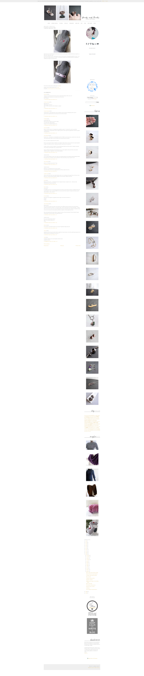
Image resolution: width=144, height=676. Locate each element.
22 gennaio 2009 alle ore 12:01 (50, 184)
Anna (44, 237)
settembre (87, 559)
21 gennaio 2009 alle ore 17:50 (50, 159)
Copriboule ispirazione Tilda (50, 28)
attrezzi (93, 416)
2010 (86, 552)
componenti (91, 417)
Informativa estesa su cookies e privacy (94, 667)
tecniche (91, 430)
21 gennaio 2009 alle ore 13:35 (50, 133)
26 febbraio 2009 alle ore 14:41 (50, 241)
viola (88, 431)
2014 (86, 546)
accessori (92, 415)
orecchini (90, 425)
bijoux (97, 416)
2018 (86, 541)
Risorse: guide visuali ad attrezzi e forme (92, 572)
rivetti (93, 427)
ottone (95, 425)
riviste (95, 427)
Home (49, 23)
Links (85, 23)
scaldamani (88, 428)
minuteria (94, 423)
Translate (95, 98)
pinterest (94, 426)
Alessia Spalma (46, 135)
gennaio (87, 571)
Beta (44, 180)
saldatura (97, 427)
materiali (88, 423)
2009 (86, 554)
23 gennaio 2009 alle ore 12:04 (50, 228)
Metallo (66, 23)
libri (92, 422)
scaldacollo (85, 428)
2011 (86, 551)
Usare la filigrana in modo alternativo (91, 589)
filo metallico (88, 420)
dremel (89, 418)
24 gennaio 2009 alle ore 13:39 (50, 234)
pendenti (85, 426)
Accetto (106, 1)
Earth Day (85, 415)
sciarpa (95, 428)
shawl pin (97, 428)
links (94, 422)
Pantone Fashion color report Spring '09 (91, 573)
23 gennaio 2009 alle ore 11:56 (50, 222)
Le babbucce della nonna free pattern (91, 575)
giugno (87, 563)
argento (87, 416)
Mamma (45, 225)
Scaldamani (88, 587)
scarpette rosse (46, 173)
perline (88, 426)
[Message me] (92, 91)
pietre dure (91, 426)
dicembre (87, 555)
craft (98, 417)
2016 (86, 543)
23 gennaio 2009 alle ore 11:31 (50, 214)
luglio (87, 562)
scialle (93, 428)
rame (87, 427)
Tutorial (61, 23)
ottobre (87, 558)
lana (91, 422)
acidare (95, 415)
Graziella (45, 94)
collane (88, 417)
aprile (87, 566)
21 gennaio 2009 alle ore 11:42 (50, 116)
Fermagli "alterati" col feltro (90, 586)
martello (85, 423)
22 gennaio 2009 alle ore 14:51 (50, 201)
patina (98, 425)
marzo (87, 568)
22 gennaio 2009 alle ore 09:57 (50, 171)
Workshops (71, 23)
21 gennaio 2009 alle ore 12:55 (50, 125)
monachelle (85, 425)
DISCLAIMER (90, 23)
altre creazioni (50, 88)
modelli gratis (98, 423)
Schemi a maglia (54, 23)
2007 (86, 593)
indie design (98, 421)
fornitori (92, 421)
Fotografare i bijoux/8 (89, 579)
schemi (91, 428)
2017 (86, 542)
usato (85, 431)
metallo (91, 423)
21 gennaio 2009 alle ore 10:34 (50, 99)
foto (93, 421)
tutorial (98, 430)
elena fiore (45, 127)
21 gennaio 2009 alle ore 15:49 (50, 152)
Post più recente (46, 245)
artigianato (90, 416)
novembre (87, 556)
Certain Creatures (46, 111)
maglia (97, 422)
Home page (62, 245)
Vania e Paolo (46, 161)
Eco (54, 88)
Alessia (45, 230)
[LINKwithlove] (92, 105)
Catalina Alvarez (46, 102)
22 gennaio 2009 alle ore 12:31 (50, 193)
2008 (86, 591)
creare (85, 418)
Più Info (103, 1)
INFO (81, 23)
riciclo (59, 88)
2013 (86, 548)
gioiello (95, 421)
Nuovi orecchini (88, 576)
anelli (85, 416)
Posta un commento (47, 243)
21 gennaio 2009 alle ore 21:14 (50, 164)
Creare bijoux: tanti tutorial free (90, 585)
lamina (89, 422)
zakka (90, 431)
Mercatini (77, 23)
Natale (89, 415)
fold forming (95, 420)
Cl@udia (45, 118)
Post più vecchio (78, 245)
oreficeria (93, 425)
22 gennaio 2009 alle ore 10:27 (50, 177)
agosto (87, 561)
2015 (86, 545)
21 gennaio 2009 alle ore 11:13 (50, 108)
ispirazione (86, 422)
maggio (87, 565)
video (87, 431)
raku (84, 427)
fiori (92, 420)
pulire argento (98, 426)
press (95, 23)
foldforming (86, 421)
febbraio (87, 569)
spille (99, 428)
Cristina (45, 195)
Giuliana (59, 85)
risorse (92, 427)
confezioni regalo (95, 417)
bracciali (85, 417)
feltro (56, 88)
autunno (95, 416)
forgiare (89, 421)
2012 (86, 549)
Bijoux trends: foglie (89, 583)
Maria (45, 186)
